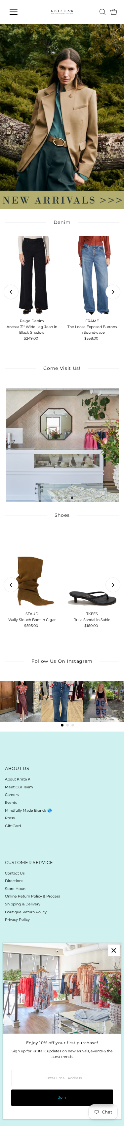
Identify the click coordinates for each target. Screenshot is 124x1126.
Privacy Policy (17, 919)
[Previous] (11, 291)
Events (11, 802)
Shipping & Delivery (22, 904)
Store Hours (15, 888)
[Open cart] (113, 12)
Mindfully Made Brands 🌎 (28, 810)
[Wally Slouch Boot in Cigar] (32, 569)
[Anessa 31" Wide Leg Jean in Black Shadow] (32, 276)
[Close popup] (114, 950)
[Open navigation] (19, 12)
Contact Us (14, 873)
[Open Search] (102, 12)
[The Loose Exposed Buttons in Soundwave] (92, 276)
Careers (12, 794)
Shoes (62, 515)
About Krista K (17, 779)
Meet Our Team (19, 787)
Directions (14, 880)
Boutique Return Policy (26, 912)
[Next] (112, 291)
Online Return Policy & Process (32, 896)
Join (62, 1097)
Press (10, 818)
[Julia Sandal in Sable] (92, 569)
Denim (62, 222)
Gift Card (13, 826)
